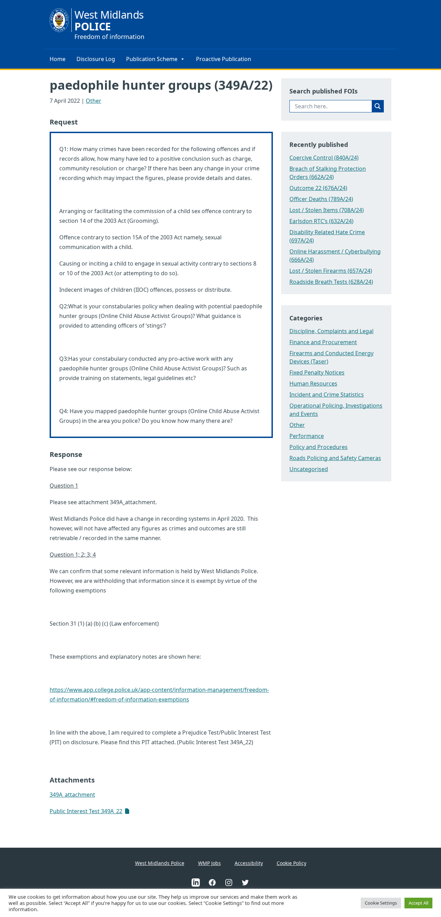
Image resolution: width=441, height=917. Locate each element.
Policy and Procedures (318, 447)
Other (93, 100)
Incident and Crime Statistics (326, 394)
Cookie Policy (291, 863)
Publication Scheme (151, 59)
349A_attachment (72, 794)
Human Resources (313, 383)
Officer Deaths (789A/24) (321, 199)
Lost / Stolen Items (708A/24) (326, 210)
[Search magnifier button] (377, 106)
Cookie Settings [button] (381, 903)
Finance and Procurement (323, 342)
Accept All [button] (418, 903)
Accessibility (249, 863)
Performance (306, 436)
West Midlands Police (159, 863)
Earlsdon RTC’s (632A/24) (321, 221)
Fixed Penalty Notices (317, 372)
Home (57, 59)
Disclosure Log (95, 59)
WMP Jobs (209, 863)
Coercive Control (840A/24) (324, 157)
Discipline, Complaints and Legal (331, 331)
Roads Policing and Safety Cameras (335, 458)
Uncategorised (308, 469)
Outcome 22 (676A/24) (318, 188)
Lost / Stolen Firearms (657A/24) (330, 271)
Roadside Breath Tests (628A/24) (331, 282)
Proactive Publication (223, 59)
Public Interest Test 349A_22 (86, 811)
